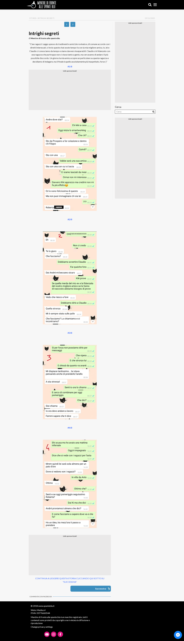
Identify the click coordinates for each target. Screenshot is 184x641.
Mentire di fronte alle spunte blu (45, 38)
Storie (32, 18)
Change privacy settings (42, 626)
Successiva (100, 588)
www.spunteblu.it (46, 606)
